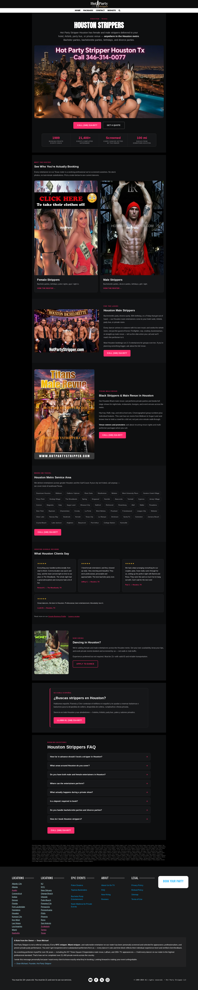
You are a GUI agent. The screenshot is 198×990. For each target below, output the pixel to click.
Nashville (16, 933)
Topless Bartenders (79, 890)
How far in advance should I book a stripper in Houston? (76, 757)
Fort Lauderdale (18, 907)
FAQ (103, 890)
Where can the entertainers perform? (67, 783)
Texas (43, 933)
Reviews (105, 899)
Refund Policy (137, 890)
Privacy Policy (137, 885)
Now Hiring (106, 895)
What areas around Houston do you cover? (70, 766)
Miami (14, 930)
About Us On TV (108, 885)
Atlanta (15, 887)
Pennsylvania (46, 910)
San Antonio (46, 923)
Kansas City (17, 917)
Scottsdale (45, 926)
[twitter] (102, 980)
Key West (16, 920)
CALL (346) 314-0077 (87, 125)
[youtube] (90, 980)
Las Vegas (16, 923)
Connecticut (17, 894)
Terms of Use (136, 899)
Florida (15, 903)
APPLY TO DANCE (85, 664)
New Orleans (46, 890)
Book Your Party (173, 881)
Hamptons (16, 910)
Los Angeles (17, 926)
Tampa (44, 930)
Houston (15, 913)
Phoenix (44, 917)
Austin (14, 890)
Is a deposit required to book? (64, 801)
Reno (43, 920)
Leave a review (74, 616)
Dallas (14, 897)
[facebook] (96, 980)
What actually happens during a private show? (71, 792)
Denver (15, 900)
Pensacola (45, 907)
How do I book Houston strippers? (66, 819)
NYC (43, 887)
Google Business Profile (57, 616)
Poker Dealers (77, 885)
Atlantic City (17, 884)
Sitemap (134, 895)
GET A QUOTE (114, 125)
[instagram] (107, 980)
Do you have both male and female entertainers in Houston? (78, 774)
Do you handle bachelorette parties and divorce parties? (76, 810)
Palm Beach (46, 900)
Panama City (46, 903)
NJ (42, 884)
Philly (43, 913)
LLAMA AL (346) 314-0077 (69, 720)
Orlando (44, 897)
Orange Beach (47, 894)
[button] (119, 10)
